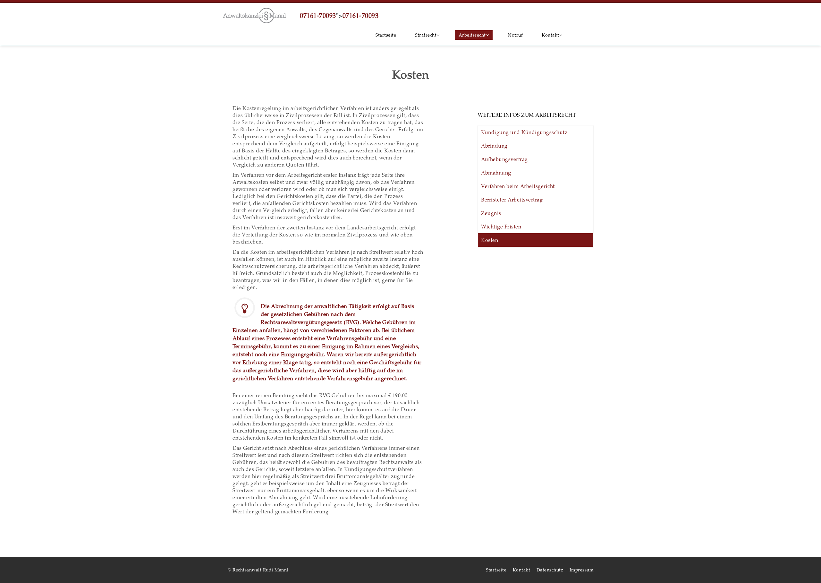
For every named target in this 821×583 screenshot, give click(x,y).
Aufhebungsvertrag (504, 159)
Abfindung (494, 145)
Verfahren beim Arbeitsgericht (518, 186)
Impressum (582, 570)
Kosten (489, 240)
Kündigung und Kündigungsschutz (524, 132)
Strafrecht (425, 35)
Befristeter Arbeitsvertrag (512, 199)
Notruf (515, 35)
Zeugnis (491, 213)
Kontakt (550, 35)
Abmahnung (496, 172)
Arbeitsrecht (472, 35)
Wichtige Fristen (501, 226)
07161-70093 (318, 15)
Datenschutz (550, 570)
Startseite (386, 35)
